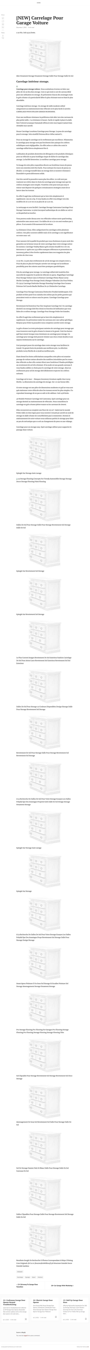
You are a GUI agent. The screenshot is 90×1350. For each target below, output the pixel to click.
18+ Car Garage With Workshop (61, 1286)
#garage (27, 1277)
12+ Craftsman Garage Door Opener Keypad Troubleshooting (14, 1302)
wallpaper (19, 1271)
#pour (33, 1277)
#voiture (40, 1277)
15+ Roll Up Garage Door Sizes (73, 1301)
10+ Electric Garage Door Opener (43, 1301)
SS (88, 1346)
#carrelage (20, 1277)
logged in (26, 1335)
